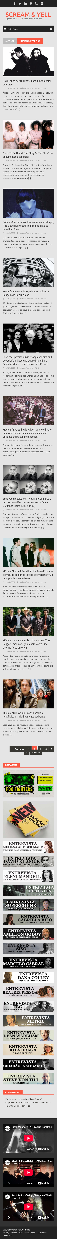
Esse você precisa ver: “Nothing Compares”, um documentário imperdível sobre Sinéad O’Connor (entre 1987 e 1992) (27, 502)
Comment (42, 88)
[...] (18, 109)
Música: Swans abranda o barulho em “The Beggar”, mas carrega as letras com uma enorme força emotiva (26, 644)
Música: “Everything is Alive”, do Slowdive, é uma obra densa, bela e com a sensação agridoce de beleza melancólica (27, 433)
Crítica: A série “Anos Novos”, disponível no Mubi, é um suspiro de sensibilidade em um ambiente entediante (28, 1102)
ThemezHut (7, 1235)
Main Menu (12, 29)
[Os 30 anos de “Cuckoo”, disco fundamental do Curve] (28, 61)
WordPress (24, 1232)
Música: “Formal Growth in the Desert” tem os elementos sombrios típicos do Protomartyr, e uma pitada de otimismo (28, 575)
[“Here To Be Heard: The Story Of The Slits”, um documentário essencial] (28, 133)
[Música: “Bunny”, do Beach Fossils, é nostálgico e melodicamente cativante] (28, 693)
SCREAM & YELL (28, 14)
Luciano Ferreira (26, 88)
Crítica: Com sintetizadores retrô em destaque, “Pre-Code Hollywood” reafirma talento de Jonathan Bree (28, 225)
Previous (19, 749)
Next (34, 752)
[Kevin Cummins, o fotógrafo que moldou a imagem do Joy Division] (28, 272)
